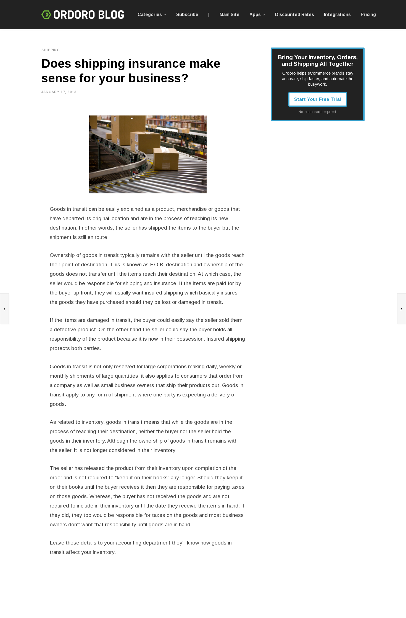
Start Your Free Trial (317, 99)
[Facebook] (21, 125)
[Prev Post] (4, 308)
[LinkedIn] (21, 154)
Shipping (50, 50)
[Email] (21, 169)
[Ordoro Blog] (82, 15)
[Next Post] (401, 308)
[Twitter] (21, 139)
